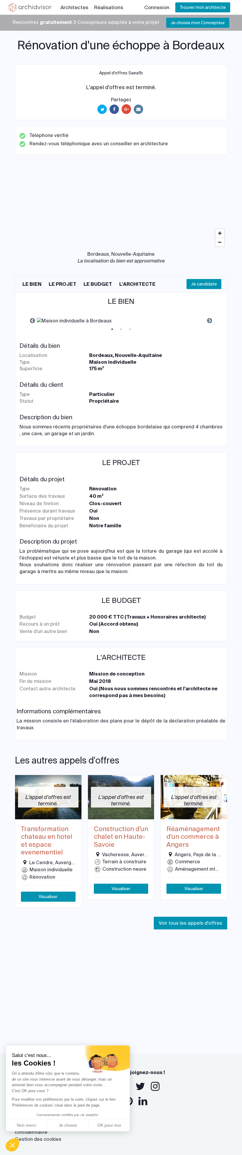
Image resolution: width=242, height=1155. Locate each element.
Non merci (26, 1125)
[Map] (121, 205)
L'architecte (137, 284)
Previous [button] (32, 321)
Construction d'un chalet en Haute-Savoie (121, 837)
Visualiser (48, 896)
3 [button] (130, 329)
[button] (12, 1145)
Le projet (62, 284)
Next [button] (209, 321)
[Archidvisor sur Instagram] (155, 1086)
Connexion (156, 7)
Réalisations (108, 7)
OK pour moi (109, 1125)
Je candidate (204, 284)
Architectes (74, 7)
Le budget (98, 284)
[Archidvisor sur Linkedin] (142, 1101)
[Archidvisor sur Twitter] (140, 1086)
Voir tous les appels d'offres (190, 923)
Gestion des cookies (38, 1139)
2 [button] (121, 329)
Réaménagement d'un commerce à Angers (193, 837)
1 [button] (112, 329)
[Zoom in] (219, 233)
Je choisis (68, 1125)
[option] (121, 321)
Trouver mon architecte (203, 7)
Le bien (32, 284)
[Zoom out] (219, 242)
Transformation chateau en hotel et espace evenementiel (46, 841)
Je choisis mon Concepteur (198, 22)
